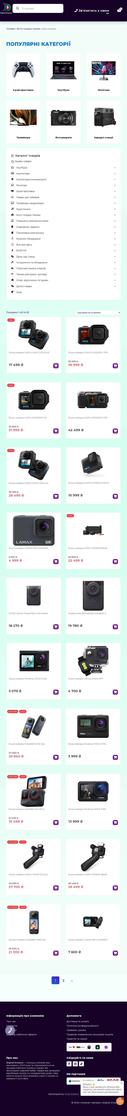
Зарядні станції (103, 137)
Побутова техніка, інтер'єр (31, 268)
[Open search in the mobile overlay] (38, 8)
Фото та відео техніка (28, 29)
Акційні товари (23, 161)
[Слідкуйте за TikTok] (81, 1063)
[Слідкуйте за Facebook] (69, 1063)
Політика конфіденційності (83, 1025)
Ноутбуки (63, 90)
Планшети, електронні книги (32, 221)
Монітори (103, 90)
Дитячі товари (24, 286)
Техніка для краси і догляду (31, 274)
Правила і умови (76, 1030)
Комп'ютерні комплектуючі (31, 179)
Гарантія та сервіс (77, 1038)
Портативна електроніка (30, 232)
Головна (10, 29)
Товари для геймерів (27, 197)
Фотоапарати (63, 137)
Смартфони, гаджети (27, 227)
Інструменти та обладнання (31, 262)
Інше (19, 292)
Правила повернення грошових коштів (90, 1034)
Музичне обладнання (28, 238)
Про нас (11, 1021)
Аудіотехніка (23, 209)
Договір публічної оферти (21, 1034)
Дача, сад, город (25, 256)
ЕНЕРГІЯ (21, 250)
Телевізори (23, 137)
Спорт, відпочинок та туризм (32, 280)
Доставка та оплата (78, 1021)
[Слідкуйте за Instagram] (75, 1063)
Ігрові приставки (23, 90)
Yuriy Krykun (72, 1094)
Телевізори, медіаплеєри (30, 203)
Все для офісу (24, 244)
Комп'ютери (23, 173)
